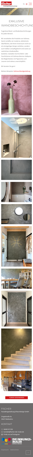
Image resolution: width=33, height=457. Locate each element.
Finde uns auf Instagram (12, 434)
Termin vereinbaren (16, 398)
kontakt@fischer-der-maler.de (14, 432)
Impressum (5, 450)
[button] (30, 4)
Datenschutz (14, 450)
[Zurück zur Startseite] (9, 4)
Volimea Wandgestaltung (22, 71)
